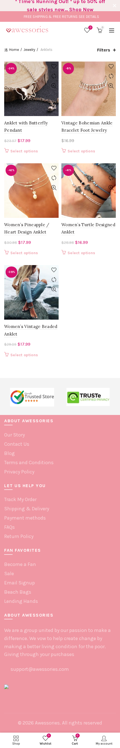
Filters (103, 50)
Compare (54, 76)
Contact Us (16, 444)
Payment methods (25, 518)
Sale (9, 573)
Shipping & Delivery (26, 509)
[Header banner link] (54, 5)
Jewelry (29, 50)
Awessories (47, 723)
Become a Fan (20, 564)
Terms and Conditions (29, 462)
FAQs (9, 527)
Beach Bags (17, 592)
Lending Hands (21, 601)
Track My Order (20, 499)
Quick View (54, 86)
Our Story (14, 435)
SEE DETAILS (89, 17)
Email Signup (19, 583)
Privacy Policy (19, 472)
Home (14, 50)
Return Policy (18, 536)
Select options (24, 151)
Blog (9, 453)
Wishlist (90, 27)
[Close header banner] (114, 5)
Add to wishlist (54, 66)
